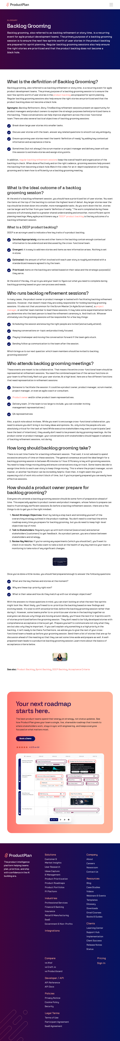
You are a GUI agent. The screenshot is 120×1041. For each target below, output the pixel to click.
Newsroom (92, 868)
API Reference (52, 983)
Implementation (94, 936)
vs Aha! (48, 963)
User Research (52, 867)
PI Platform (51, 891)
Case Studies (93, 887)
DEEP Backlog (59, 669)
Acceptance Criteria (79, 669)
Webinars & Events (96, 896)
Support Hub (93, 932)
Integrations (52, 930)
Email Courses (93, 913)
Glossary (91, 904)
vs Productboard (53, 971)
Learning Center (94, 928)
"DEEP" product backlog (71, 216)
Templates (92, 900)
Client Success (94, 941)
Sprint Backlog (43, 669)
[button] (111, 4)
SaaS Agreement (53, 1026)
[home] (17, 4)
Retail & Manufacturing (57, 915)
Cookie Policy (52, 1002)
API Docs (49, 987)
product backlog (62, 95)
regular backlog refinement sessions (38, 160)
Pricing (101, 958)
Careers (90, 863)
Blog (88, 883)
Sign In (101, 963)
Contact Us (92, 872)
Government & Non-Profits (59, 924)
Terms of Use (51, 1018)
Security (49, 1006)
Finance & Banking (54, 907)
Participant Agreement (57, 1022)
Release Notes (94, 945)
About (89, 859)
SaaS (47, 920)
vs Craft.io (50, 967)
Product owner (20, 397)
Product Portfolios (54, 887)
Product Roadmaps (55, 883)
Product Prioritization (56, 879)
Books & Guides (94, 917)
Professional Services (56, 903)
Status (90, 949)
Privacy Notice (52, 998)
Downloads (92, 908)
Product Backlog (26, 669)
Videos (90, 891)
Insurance (50, 911)
